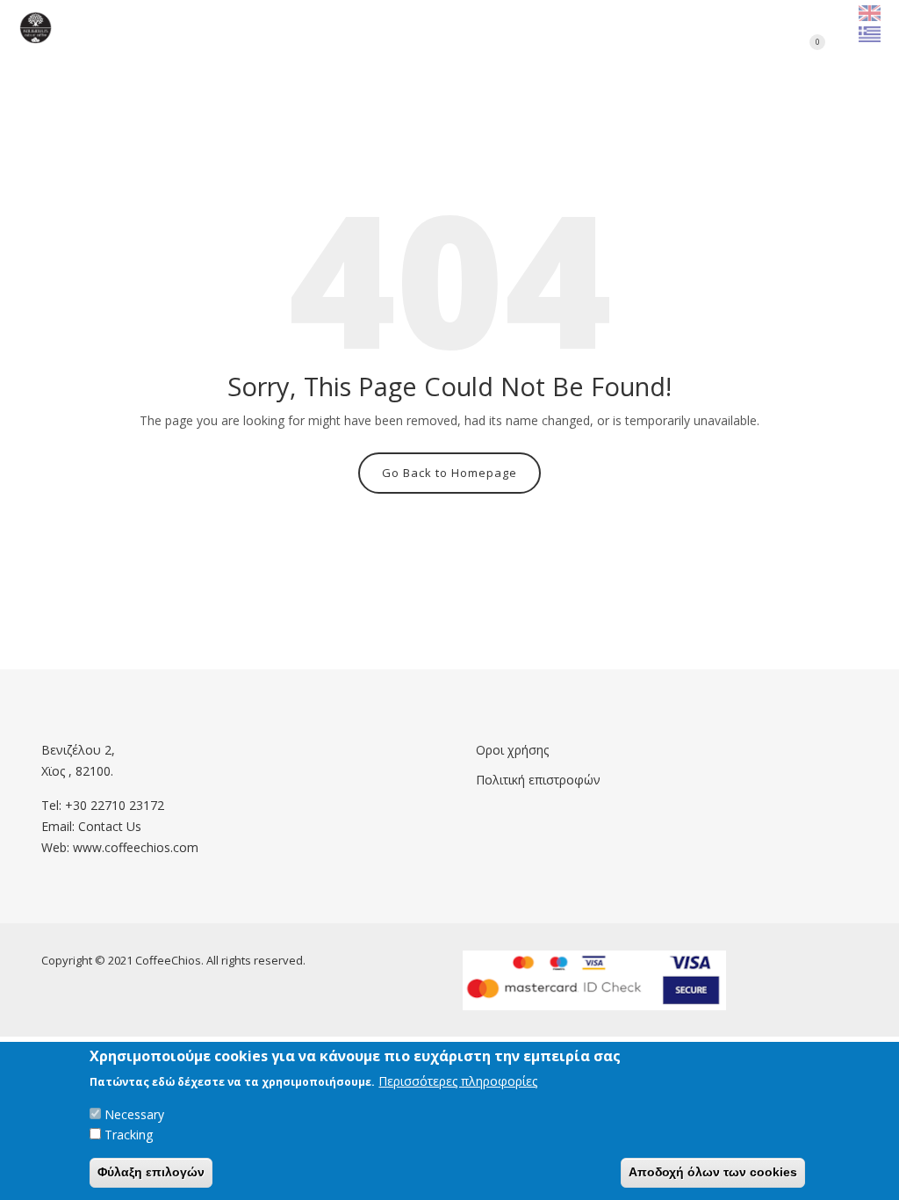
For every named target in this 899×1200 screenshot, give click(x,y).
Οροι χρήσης (512, 749)
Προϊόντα (342, 27)
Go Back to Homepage (449, 473)
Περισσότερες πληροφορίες (457, 1081)
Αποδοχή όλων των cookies (713, 1172)
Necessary (134, 1114)
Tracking (128, 1134)
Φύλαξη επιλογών (151, 1172)
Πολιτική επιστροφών (538, 779)
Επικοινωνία (462, 27)
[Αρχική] (35, 27)
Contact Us (109, 826)
